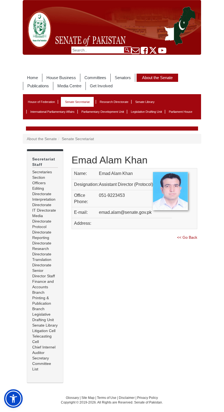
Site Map (88, 398)
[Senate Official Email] (135, 52)
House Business (61, 77)
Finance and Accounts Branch (43, 287)
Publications (38, 85)
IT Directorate (44, 210)
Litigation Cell (43, 331)
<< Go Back (187, 237)
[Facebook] (144, 52)
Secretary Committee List (41, 363)
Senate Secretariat (77, 101)
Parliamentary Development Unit (102, 111)
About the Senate (157, 77)
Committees (95, 77)
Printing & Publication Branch (41, 303)
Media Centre (69, 85)
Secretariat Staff (43, 162)
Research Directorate (114, 101)
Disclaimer (127, 398)
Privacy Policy (147, 398)
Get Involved (101, 85)
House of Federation (41, 101)
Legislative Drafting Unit (146, 111)
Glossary (72, 398)
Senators (123, 77)
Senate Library (145, 101)
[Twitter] (153, 52)
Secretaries (42, 172)
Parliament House (180, 111)
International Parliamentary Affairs (52, 111)
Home (32, 77)
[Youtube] (162, 52)
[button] (13, 399)
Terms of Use (107, 398)
